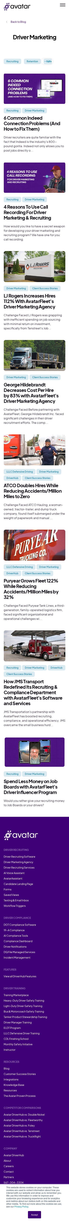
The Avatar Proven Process (20, 1095)
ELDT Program (12, 1027)
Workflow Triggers (15, 905)
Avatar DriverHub (14, 1155)
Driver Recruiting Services (19, 867)
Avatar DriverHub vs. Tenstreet (22, 1131)
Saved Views (11, 894)
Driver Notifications (15, 946)
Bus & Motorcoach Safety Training (24, 1011)
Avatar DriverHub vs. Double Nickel (24, 1114)
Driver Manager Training (18, 1022)
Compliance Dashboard (18, 941)
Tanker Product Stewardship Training (25, 1016)
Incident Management (17, 957)
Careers (9, 1166)
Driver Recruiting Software (19, 856)
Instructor (9, 1049)
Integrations (11, 1079)
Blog (6, 1068)
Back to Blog (18, 21)
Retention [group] (32, 61)
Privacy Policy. (21, 1206)
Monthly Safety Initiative (18, 1044)
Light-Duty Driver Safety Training (23, 1006)
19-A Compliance (14, 930)
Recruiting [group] (12, 61)
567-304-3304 (14, 1182)
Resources (10, 1090)
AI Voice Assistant (14, 873)
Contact (9, 1171)
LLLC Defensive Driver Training (22, 1033)
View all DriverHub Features (20, 976)
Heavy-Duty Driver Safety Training (24, 1000)
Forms (7, 889)
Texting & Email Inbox (16, 900)
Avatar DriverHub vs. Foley (19, 1125)
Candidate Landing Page (18, 883)
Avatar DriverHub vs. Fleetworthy (23, 1120)
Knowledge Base (14, 1084)
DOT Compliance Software (20, 924)
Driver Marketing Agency (18, 862)
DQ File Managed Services (19, 952)
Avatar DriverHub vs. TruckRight (22, 1136)
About (7, 1160)
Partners (9, 1177)
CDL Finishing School (16, 1038)
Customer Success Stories (20, 1074)
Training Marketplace (16, 995)
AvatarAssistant (13, 878)
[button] (47, 61)
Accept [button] (34, 1214)
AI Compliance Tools (16, 935)
